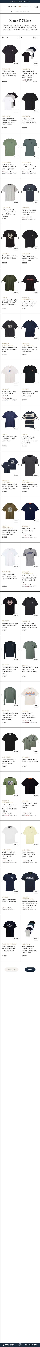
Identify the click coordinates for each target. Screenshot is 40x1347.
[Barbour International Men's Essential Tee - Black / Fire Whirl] (30, 282)
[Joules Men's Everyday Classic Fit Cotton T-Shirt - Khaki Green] (10, 282)
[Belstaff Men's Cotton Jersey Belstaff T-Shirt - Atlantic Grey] (30, 650)
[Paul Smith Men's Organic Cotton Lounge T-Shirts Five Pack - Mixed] (30, 929)
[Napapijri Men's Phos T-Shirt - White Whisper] (10, 374)
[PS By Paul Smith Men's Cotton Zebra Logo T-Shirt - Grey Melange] (10, 192)
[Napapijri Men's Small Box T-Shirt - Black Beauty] (30, 786)
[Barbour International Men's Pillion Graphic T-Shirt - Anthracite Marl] (30, 557)
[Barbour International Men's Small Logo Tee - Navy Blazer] (30, 328)
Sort (34, 38)
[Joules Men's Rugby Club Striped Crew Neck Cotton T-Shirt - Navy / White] (30, 419)
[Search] (34, 6)
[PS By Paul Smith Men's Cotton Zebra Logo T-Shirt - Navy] (10, 54)
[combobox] (34, 6)
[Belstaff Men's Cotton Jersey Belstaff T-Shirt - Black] (30, 374)
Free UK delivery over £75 (20, 1)
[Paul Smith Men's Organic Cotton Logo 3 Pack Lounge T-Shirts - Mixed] (10, 101)
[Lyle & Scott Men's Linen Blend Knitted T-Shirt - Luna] (30, 835)
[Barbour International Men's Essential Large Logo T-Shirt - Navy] (30, 882)
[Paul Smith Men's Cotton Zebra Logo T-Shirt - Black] (30, 238)
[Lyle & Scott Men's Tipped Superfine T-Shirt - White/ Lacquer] (10, 835)
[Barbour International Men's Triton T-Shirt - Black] (10, 328)
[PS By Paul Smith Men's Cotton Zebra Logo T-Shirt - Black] (30, 101)
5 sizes (16, 63)
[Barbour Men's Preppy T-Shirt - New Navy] (10, 882)
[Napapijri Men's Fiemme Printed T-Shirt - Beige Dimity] (30, 696)
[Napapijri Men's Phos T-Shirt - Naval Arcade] (30, 511)
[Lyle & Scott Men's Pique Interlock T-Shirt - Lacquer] (10, 742)
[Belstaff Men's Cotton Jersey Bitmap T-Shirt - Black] (10, 606)
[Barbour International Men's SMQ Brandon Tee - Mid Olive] (10, 511)
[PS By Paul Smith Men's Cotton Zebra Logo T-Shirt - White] (10, 557)
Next (30, 969)
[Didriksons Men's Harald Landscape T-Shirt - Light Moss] (10, 147)
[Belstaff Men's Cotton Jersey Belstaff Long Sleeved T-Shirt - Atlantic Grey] (10, 696)
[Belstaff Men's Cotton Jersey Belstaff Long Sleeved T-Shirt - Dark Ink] (10, 650)
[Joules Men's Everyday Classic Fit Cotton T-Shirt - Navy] (10, 419)
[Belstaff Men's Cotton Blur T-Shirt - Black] (10, 238)
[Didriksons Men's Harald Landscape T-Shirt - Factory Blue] (30, 147)
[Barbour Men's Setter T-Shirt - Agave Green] (30, 742)
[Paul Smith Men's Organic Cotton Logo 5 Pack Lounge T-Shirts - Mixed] (30, 54)
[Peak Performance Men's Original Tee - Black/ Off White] (10, 929)
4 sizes (36, 63)
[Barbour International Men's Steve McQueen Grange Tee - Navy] (10, 465)
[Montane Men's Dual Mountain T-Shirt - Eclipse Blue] (30, 192)
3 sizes (36, 892)
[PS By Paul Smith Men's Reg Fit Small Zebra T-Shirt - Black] (30, 606)
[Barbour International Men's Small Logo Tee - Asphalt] (30, 465)
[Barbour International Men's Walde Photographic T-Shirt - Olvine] (10, 786)
